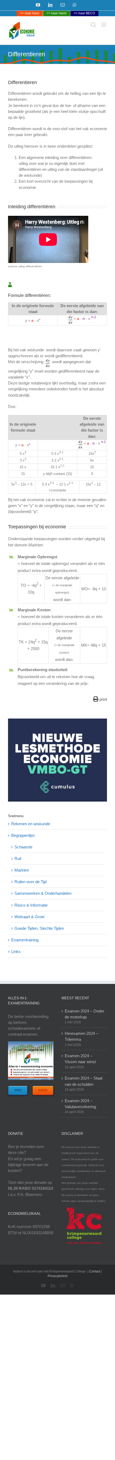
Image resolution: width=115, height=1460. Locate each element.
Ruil (17, 858)
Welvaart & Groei (29, 916)
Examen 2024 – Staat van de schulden (83, 1081)
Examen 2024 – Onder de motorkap (84, 1014)
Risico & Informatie (31, 905)
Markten (21, 870)
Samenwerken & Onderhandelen (42, 893)
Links (16, 951)
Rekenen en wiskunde (30, 823)
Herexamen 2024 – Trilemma (81, 1036)
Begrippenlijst (22, 835)
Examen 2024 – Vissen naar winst (80, 1058)
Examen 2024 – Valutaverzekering (80, 1103)
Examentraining (25, 940)
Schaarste (23, 847)
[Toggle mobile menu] (104, 24)
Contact (94, 1271)
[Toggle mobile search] (93, 24)
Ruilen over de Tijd (30, 881)
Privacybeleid (57, 1276)
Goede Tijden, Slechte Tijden (39, 928)
